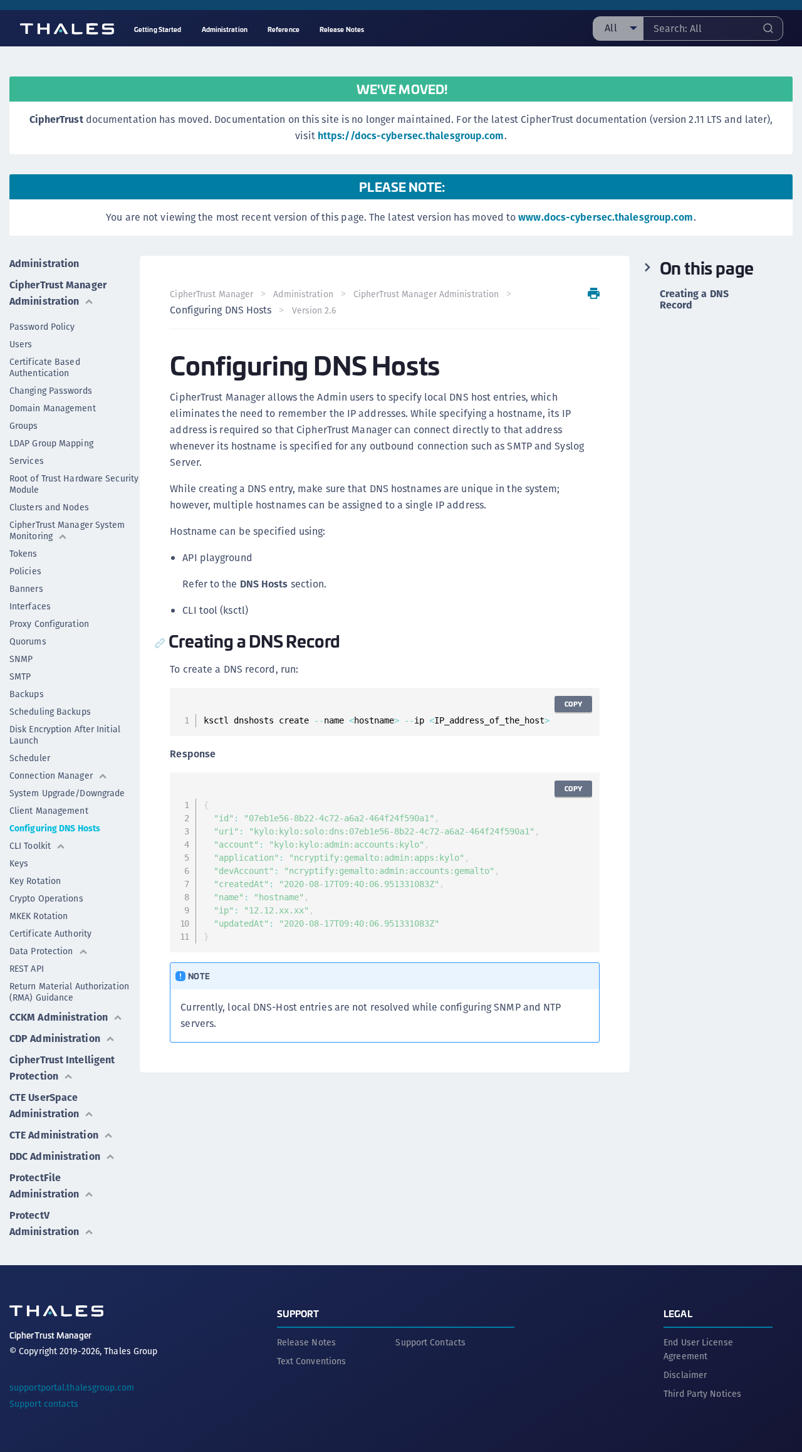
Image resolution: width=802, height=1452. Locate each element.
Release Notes (306, 1342)
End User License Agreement (698, 1349)
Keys (18, 863)
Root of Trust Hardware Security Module (73, 484)
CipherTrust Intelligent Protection (62, 1068)
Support (298, 1313)
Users (21, 344)
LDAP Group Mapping (51, 443)
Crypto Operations (46, 898)
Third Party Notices (702, 1393)
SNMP (21, 659)
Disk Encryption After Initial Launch (64, 734)
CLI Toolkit (30, 845)
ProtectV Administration (44, 1223)
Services (26, 460)
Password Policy (42, 326)
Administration (44, 263)
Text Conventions (311, 1361)
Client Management (48, 810)
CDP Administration (54, 1038)
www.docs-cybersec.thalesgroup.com (605, 217)
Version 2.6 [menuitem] (314, 310)
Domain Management (52, 408)
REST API (26, 968)
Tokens (23, 553)
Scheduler (29, 758)
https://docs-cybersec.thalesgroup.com (411, 136)
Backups (26, 694)
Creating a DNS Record (694, 299)
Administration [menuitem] (224, 29)
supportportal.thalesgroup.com (71, 1387)
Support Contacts (430, 1342)
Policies (25, 571)
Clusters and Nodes (49, 507)
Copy (573, 703)
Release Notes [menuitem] (342, 29)
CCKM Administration (58, 1017)
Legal (678, 1313)
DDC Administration (54, 1156)
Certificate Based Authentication (44, 367)
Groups (23, 425)
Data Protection (41, 951)
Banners (26, 588)
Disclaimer (685, 1375)
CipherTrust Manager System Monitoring (67, 530)
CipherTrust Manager (211, 294)
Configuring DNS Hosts (54, 828)
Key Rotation (35, 880)
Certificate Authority (50, 933)
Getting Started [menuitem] (158, 29)
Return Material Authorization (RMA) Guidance (69, 992)
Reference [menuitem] (283, 29)
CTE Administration (53, 1135)
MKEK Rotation (38, 916)
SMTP (20, 676)
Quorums (27, 641)
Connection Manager (51, 775)
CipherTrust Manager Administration (58, 293)
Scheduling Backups (50, 711)
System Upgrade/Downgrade (67, 793)
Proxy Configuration (49, 623)
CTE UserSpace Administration (44, 1105)
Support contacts (44, 1403)
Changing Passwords (50, 390)
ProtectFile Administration (44, 1186)
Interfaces (30, 606)
